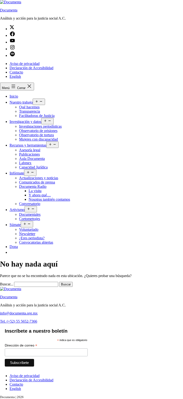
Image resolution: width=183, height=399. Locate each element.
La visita (35, 191)
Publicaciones (29, 154)
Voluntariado (28, 229)
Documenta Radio (32, 186)
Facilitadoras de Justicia (37, 116)
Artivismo (17, 210)
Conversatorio (29, 204)
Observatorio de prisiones (38, 131)
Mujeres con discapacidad (38, 139)
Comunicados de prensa (37, 182)
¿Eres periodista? (32, 238)
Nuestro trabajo (21, 102)
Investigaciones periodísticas (40, 126)
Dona (14, 247)
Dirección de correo (21, 345)
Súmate (15, 225)
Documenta (8, 10)
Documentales (30, 214)
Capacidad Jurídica (33, 167)
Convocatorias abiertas (36, 242)
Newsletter (27, 234)
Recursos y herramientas (28, 145)
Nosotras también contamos (49, 199)
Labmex (25, 163)
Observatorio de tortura (36, 135)
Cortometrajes (29, 219)
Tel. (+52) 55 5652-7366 (18, 321)
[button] (12, 252)
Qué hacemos (29, 107)
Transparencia (29, 111)
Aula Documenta (32, 159)
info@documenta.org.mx (19, 313)
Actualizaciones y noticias (38, 178)
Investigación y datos (25, 122)
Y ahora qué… (40, 195)
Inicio (14, 96)
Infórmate (17, 173)
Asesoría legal (29, 150)
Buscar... (6, 284)
